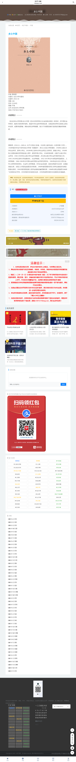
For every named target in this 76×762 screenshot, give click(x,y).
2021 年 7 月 (11, 642)
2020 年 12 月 (11, 661)
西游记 (12, 741)
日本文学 (12, 730)
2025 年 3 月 (11, 525)
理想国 (26, 735)
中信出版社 (27, 708)
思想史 (38, 477)
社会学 (38, 497)
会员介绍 (72, 740)
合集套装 (18, 467)
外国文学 (18, 470)
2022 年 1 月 (11, 623)
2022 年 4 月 (11, 614)
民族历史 (27, 730)
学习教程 (59, 470)
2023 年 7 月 (11, 566)
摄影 (19, 724)
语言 (59, 507)
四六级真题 (20, 713)
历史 (59, 464)
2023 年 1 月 (11, 585)
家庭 (17, 474)
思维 (59, 477)
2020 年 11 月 (11, 665)
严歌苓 (19, 708)
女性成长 (38, 470)
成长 (17, 484)
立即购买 (39, 196)
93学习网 (18, 753)
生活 (38, 494)
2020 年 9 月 (11, 671)
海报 (17, 231)
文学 (14, 14)
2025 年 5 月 (11, 522)
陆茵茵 (19, 743)
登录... (11, 384)
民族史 (12, 732)
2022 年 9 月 (11, 598)
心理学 (59, 474)
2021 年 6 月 (11, 646)
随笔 (26, 743)
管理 (12, 738)
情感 (59, 480)
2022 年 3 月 (11, 617)
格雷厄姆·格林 (20, 730)
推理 (38, 484)
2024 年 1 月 (11, 554)
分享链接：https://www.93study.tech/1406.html (31, 230)
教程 (38, 760)
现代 (17, 494)
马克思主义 (27, 746)
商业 (59, 467)
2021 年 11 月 (11, 630)
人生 (38, 464)
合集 (12, 713)
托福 (26, 721)
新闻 (26, 727)
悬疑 (38, 480)
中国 (10, 14)
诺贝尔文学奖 (27, 741)
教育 (59, 484)
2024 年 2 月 (11, 551)
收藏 (11, 231)
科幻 (59, 497)
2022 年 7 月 (11, 604)
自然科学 (38, 504)
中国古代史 (20, 710)
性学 (18, 480)
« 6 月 (37, 724)
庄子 (26, 716)
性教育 (26, 719)
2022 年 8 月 (11, 601)
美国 (17, 504)
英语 (17, 507)
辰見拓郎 (12, 743)
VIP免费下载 (39, 201)
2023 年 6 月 (11, 570)
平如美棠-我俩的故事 (13, 327)
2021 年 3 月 (11, 652)
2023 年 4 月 (11, 576)
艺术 (59, 504)
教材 (26, 724)
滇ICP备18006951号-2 (37, 753)
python (12, 708)
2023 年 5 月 (11, 573)
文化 (19, 727)
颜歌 (12, 746)
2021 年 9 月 (11, 636)
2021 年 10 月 (11, 633)
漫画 (59, 490)
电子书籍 (25, 25)
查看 (62, 206)
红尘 (19, 738)
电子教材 (18, 497)
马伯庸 (19, 746)
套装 (12, 716)
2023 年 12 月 (11, 557)
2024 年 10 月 (11, 528)
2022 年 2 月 (11, 620)
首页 (18, 25)
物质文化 (20, 14)
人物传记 (18, 464)
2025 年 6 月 (11, 519)
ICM (38, 460)
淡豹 (26, 732)
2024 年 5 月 (11, 544)
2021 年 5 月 (11, 649)
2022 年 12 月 (11, 589)
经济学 (59, 500)
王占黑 (19, 735)
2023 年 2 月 (11, 582)
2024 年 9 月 (11, 532)
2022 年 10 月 (11, 595)
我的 (68, 760)
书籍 (23, 760)
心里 (17, 477)
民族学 (38, 490)
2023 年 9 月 (11, 563)
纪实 (38, 500)
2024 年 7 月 (11, 538)
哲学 (38, 467)
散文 (17, 487)
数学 (38, 487)
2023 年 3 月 (11, 579)
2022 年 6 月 (11, 608)
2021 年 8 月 (11, 639)
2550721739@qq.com (61, 14)
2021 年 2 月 (11, 655)
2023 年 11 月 (11, 560)
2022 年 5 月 (11, 611)
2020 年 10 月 (11, 668)
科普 (18, 500)
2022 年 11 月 (11, 592)
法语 (19, 732)
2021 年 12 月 (11, 627)
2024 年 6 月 (11, 541)
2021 (17, 460)
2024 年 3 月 (11, 547)
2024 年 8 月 (11, 535)
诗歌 (38, 507)
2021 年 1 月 (11, 658)
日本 (17, 490)
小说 (38, 474)
